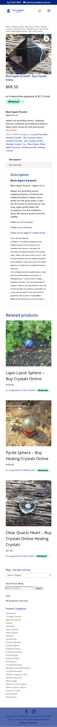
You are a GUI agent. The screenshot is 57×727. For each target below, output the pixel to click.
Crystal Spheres (13, 642)
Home (8, 27)
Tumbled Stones (38, 233)
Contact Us (32, 723)
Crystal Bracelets (14, 665)
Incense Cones (13, 690)
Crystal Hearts (12, 658)
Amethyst (10, 626)
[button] (46, 39)
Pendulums (11, 661)
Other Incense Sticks (16, 687)
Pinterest (27, 227)
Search (39, 588)
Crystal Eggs (12, 655)
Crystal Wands (13, 645)
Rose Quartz (12, 632)
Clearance (11, 613)
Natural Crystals (13, 620)
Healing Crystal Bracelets (18, 668)
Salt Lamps (11, 697)
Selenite (10, 636)
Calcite (9, 623)
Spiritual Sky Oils (14, 677)
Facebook (28, 222)
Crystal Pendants (14, 671)
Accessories (11, 694)
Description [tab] (15, 159)
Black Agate (33, 144)
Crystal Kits (11, 639)
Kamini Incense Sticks (16, 684)
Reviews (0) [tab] (15, 165)
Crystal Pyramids (14, 652)
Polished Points (13, 648)
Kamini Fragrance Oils (16, 674)
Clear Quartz (12, 629)
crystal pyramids (29, 147)
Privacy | (37, 720)
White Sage (11, 681)
